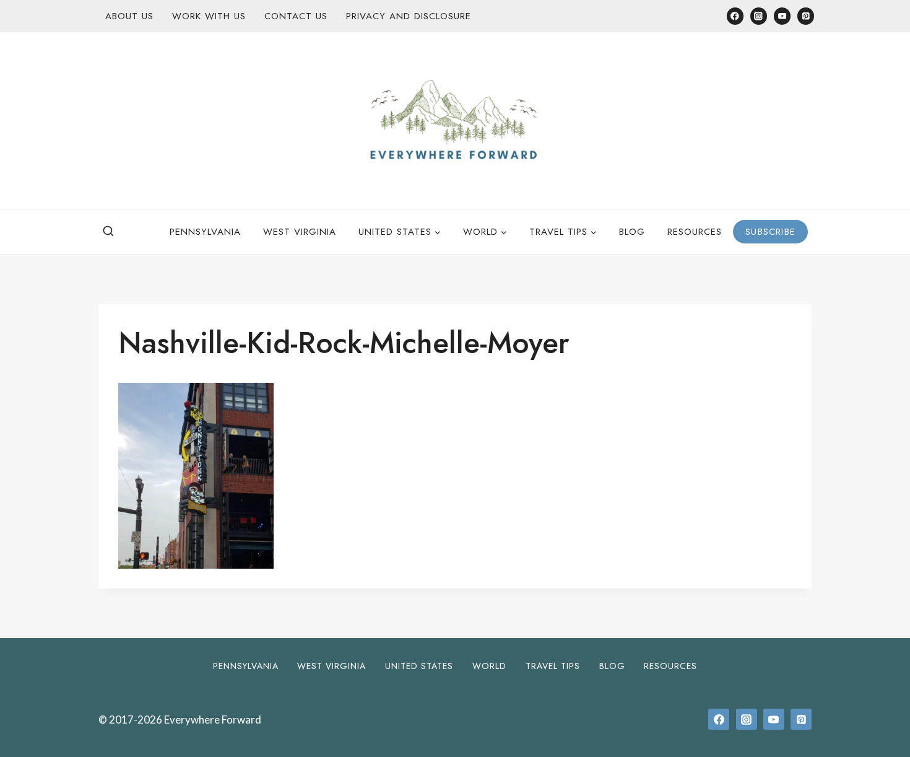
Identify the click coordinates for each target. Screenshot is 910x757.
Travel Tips (553, 666)
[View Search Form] (108, 231)
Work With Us (209, 16)
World (489, 666)
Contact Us (295, 16)
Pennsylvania (205, 231)
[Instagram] (758, 15)
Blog (632, 231)
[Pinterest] (805, 15)
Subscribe (770, 231)
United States (419, 666)
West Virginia (299, 231)
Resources (694, 231)
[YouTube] (782, 15)
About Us (129, 16)
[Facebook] (735, 15)
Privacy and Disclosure (408, 16)
